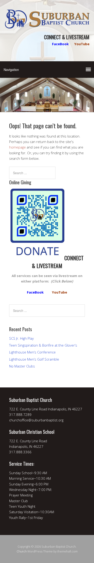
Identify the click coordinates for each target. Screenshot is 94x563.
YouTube (81, 44)
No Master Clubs (22, 366)
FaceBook (60, 44)
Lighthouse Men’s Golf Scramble (34, 359)
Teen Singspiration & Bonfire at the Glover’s (43, 345)
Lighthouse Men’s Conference (32, 352)
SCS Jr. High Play (21, 338)
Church (22, 551)
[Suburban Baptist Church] (47, 25)
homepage (17, 147)
